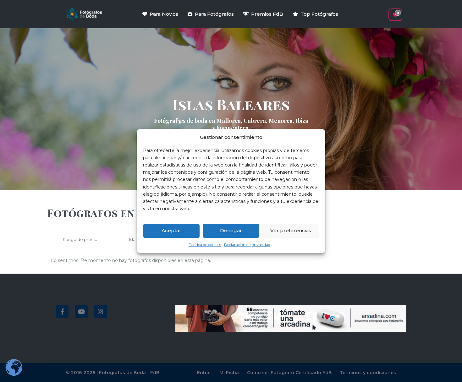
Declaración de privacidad (247, 244)
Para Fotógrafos (214, 14)
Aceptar (171, 231)
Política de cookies (205, 244)
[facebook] (62, 311)
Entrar (204, 372)
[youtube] (81, 311)
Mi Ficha (229, 372)
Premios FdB (267, 14)
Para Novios (164, 14)
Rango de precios (81, 239)
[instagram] (100, 311)
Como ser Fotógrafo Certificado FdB (289, 372)
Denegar (231, 231)
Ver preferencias (290, 231)
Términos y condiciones (368, 372)
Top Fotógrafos (319, 14)
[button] (384, 11)
